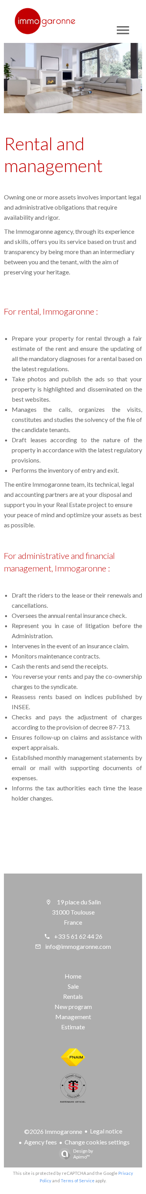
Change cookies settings (97, 1142)
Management (73, 1016)
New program (73, 1006)
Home (73, 976)
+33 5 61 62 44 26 (78, 936)
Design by (83, 1154)
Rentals (73, 996)
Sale (73, 986)
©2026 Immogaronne (53, 1131)
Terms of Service (78, 1180)
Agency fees (40, 1142)
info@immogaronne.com (78, 946)
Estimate (73, 1026)
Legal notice (106, 1131)
